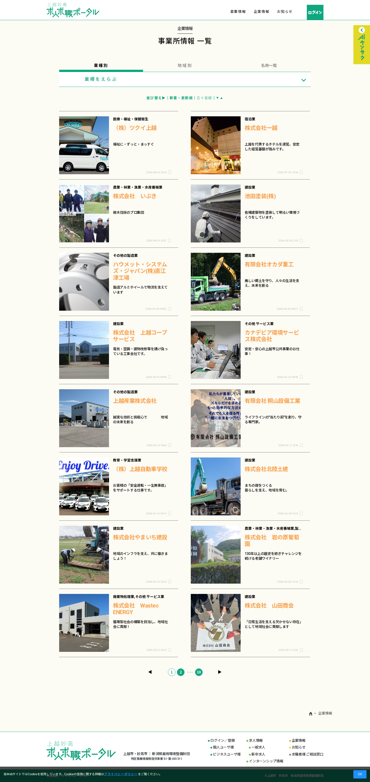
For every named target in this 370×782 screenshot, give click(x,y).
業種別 (101, 65)
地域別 (185, 65)
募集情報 (238, 12)
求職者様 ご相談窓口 (307, 754)
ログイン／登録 (222, 740)
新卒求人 (258, 754)
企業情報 (262, 12)
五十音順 (204, 98)
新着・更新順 (181, 98)
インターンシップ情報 (266, 761)
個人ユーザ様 (223, 747)
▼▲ (220, 98)
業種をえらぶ (101, 79)
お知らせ (285, 12)
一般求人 (258, 747)
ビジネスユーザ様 (227, 754)
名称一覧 (269, 65)
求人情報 (256, 740)
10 (199, 671)
